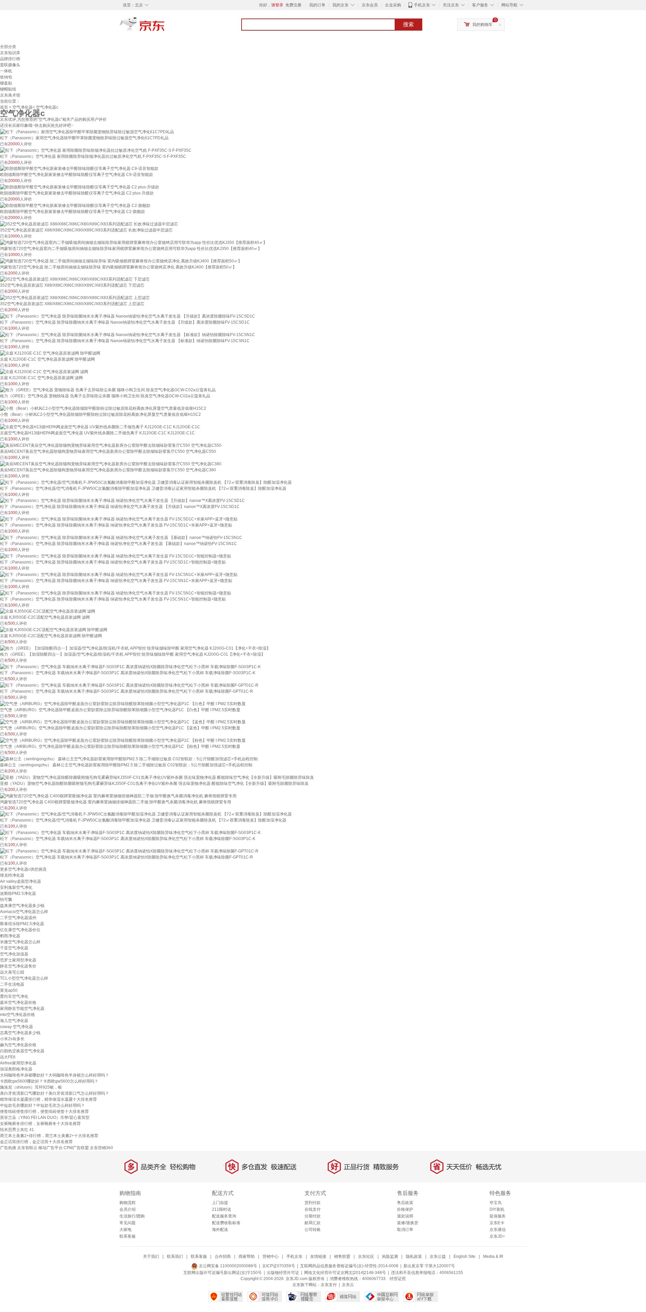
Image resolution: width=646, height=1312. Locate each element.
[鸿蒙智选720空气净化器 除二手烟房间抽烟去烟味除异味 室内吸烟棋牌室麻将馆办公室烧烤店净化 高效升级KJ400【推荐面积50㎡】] (121, 260)
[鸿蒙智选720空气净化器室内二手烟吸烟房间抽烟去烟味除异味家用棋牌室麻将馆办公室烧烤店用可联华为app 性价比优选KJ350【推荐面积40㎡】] (133, 242)
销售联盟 (342, 1256)
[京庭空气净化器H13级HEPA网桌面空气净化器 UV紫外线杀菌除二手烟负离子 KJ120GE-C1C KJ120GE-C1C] (100, 426)
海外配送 (220, 1229)
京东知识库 (10, 52)
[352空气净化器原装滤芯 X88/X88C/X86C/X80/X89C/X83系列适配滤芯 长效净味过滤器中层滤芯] (89, 223)
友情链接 (318, 1256)
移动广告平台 (50, 1147)
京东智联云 (27, 1147)
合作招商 (223, 1256)
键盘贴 (6, 83)
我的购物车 (482, 24)
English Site (464, 1256)
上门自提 (220, 1202)
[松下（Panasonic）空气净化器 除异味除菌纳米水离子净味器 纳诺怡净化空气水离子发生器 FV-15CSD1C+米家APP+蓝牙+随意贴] (119, 518)
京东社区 (366, 1256)
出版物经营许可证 (283, 1272)
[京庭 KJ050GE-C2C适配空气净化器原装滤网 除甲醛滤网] (53, 629)
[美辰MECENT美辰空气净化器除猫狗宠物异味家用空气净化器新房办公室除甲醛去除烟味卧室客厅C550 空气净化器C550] (110, 445)
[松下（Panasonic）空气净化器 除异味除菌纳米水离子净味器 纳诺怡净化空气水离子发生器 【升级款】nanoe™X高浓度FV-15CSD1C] (122, 500)
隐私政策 (414, 1256)
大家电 (125, 1229)
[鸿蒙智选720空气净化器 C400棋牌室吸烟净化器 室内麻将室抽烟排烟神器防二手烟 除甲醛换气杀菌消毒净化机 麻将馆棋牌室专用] (118, 795)
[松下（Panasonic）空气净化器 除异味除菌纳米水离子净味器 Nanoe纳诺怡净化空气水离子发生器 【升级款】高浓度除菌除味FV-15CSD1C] (127, 316)
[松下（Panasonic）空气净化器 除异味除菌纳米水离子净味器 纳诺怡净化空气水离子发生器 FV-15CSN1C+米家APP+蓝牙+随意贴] (119, 574)
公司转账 (312, 1229)
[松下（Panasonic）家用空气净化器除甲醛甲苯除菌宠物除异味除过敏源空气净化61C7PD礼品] (87, 131)
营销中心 (270, 1256)
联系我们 (175, 1256)
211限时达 (221, 1209)
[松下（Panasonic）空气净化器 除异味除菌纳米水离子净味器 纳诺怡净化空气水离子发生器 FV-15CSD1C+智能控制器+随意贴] (115, 555)
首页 (4, 107)
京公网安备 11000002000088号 (227, 1266)
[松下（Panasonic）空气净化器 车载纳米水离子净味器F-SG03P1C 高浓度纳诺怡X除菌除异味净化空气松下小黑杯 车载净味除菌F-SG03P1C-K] (130, 666)
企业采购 (393, 5)
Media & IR (493, 1256)
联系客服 (127, 1236)
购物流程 (127, 1202)
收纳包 (6, 77)
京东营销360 (101, 1147)
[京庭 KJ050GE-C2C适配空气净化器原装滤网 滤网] (47, 611)
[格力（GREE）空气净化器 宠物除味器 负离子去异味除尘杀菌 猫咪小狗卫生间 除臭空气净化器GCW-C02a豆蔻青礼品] (108, 390)
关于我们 (151, 1256)
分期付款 (312, 1216)
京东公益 (438, 1256)
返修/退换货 (407, 1222)
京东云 (348, 1284)
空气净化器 (22, 107)
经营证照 (398, 1278)
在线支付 (312, 1209)
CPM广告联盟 (76, 1147)
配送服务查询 (224, 1216)
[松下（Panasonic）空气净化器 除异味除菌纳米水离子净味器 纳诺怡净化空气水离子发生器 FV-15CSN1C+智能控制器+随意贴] (115, 592)
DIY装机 (497, 1209)
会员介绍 (127, 1209)
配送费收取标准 (226, 1222)
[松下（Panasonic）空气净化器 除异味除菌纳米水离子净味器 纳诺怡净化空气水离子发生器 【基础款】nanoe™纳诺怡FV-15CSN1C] (121, 537)
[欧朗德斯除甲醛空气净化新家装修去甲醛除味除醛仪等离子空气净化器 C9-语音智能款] (79, 168)
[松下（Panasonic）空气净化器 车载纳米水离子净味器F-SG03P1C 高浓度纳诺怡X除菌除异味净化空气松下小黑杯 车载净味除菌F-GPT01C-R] (129, 685)
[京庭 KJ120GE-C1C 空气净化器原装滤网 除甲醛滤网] (50, 353)
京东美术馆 (10, 95)
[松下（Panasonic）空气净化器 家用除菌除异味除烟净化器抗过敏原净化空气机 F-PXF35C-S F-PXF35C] (95, 150)
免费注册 (293, 5)
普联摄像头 (10, 65)
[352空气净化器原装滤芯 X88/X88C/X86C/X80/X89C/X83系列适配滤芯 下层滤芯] (75, 279)
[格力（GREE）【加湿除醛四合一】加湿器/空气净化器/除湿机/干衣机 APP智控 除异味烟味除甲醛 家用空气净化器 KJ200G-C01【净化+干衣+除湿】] (135, 648)
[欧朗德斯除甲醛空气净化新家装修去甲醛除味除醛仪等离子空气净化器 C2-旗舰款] (75, 205)
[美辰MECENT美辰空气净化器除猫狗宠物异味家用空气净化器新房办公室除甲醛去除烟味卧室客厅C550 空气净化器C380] (110, 463)
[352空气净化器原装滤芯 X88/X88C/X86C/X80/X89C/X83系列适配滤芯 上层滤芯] (75, 297)
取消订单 (405, 1229)
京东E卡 (497, 1222)
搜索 (408, 24)
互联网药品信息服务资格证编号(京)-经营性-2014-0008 (349, 1266)
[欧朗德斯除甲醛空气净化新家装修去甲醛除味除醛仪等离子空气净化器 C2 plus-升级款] (79, 186)
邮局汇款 (312, 1222)
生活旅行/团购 (132, 1216)
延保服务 (498, 1216)
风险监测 (390, 1256)
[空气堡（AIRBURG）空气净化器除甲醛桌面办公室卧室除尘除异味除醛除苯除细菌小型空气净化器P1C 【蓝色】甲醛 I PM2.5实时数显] (123, 722)
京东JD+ (497, 1236)
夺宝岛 (496, 1202)
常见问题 (127, 1222)
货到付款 (312, 1202)
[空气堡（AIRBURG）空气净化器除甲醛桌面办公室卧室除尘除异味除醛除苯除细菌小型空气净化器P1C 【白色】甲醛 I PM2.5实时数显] (123, 703)
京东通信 (498, 1229)
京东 (164, 27)
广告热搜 (8, 1147)
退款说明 (405, 1216)
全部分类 (8, 46)
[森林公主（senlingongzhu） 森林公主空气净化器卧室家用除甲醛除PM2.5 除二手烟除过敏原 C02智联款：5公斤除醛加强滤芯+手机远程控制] (129, 758)
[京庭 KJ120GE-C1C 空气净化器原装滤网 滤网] (44, 371)
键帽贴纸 (8, 89)
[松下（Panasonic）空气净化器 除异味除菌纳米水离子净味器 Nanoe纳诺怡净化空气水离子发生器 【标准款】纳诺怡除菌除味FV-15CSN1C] (127, 334)
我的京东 (340, 5)
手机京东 (422, 5)
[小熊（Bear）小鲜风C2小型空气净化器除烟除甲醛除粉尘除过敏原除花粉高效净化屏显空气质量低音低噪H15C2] (103, 408)
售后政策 (405, 1202)
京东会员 (370, 5)
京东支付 (329, 1284)
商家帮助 (247, 1256)
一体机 (6, 71)
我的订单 (317, 5)
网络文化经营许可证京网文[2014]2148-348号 (345, 1272)
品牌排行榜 (10, 59)
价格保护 (405, 1209)
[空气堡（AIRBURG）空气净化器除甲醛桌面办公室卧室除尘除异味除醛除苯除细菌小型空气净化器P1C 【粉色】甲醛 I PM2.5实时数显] (123, 740)
